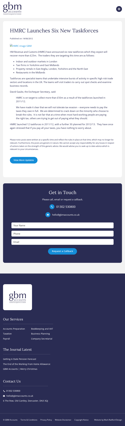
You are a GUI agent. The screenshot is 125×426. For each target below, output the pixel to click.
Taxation (7, 333)
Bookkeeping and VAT (42, 328)
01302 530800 (65, 207)
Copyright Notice (81, 420)
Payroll (6, 338)
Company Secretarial (41, 338)
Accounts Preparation (14, 328)
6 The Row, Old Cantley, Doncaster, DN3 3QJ (25, 400)
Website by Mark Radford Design (108, 420)
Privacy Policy (46, 420)
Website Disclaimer (63, 420)
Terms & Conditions (29, 420)
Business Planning (40, 333)
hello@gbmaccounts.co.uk (66, 214)
